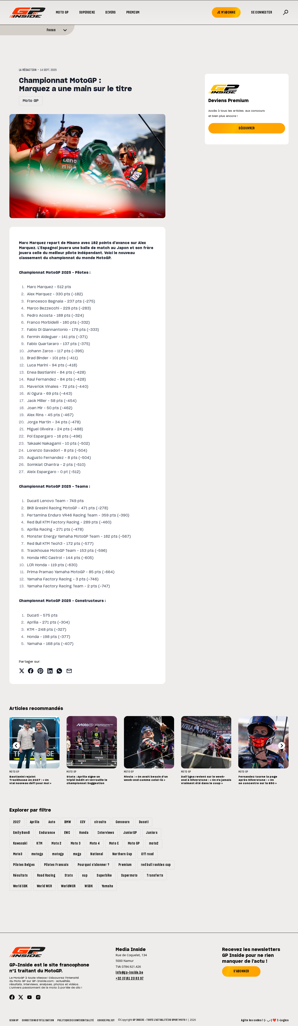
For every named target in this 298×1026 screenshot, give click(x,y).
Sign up (13, 1020)
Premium (133, 12)
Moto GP (62, 12)
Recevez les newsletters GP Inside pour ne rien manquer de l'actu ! (251, 955)
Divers (110, 12)
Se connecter (261, 12)
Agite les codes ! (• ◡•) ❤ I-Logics (265, 1020)
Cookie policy (106, 1020)
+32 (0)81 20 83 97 (130, 978)
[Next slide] (281, 745)
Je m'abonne (226, 12)
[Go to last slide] (16, 745)
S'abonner (241, 971)
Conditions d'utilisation (38, 1020)
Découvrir (247, 128)
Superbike (87, 12)
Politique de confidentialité (75, 1020)
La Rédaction (27, 70)
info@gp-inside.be (129, 972)
